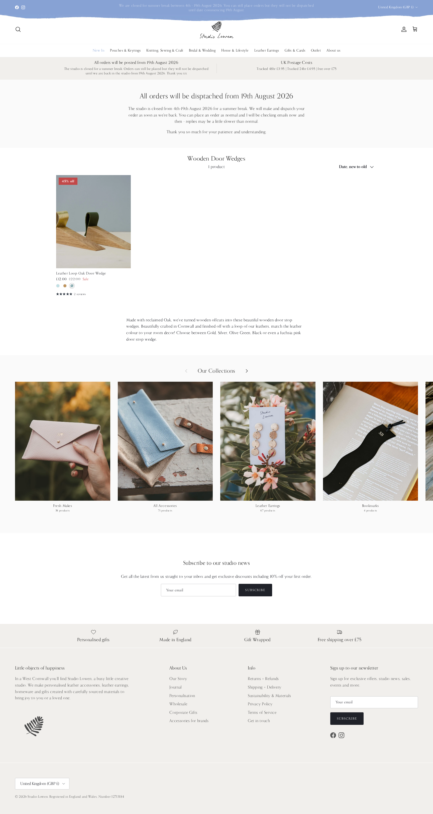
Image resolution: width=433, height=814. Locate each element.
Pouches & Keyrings (125, 50)
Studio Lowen (38, 796)
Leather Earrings (266, 50)
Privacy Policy (260, 704)
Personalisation (182, 696)
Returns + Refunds (263, 678)
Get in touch (259, 721)
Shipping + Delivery (264, 687)
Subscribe (255, 590)
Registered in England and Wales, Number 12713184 (86, 796)
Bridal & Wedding (202, 50)
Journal (175, 687)
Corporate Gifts (183, 712)
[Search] (18, 29)
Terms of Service (262, 712)
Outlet (316, 50)
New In (98, 50)
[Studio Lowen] (217, 29)
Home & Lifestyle (235, 50)
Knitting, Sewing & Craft (164, 50)
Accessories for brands (188, 721)
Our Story (178, 678)
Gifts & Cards (295, 50)
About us (333, 50)
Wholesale (178, 704)
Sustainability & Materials (269, 696)
